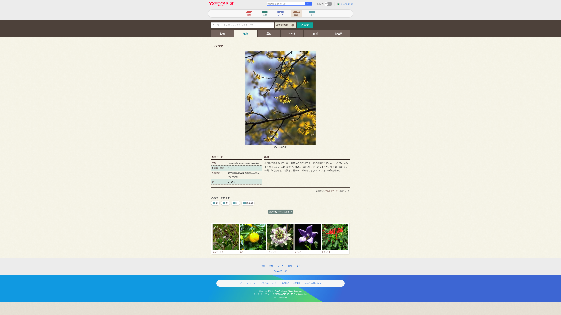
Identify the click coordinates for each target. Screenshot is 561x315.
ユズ (241, 252)
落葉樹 (249, 203)
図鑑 (290, 266)
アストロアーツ (331, 191)
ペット (292, 33)
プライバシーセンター (269, 283)
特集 (263, 266)
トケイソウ (271, 252)
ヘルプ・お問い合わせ (313, 283)
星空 (268, 33)
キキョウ (298, 252)
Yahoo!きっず (280, 271)
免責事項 (296, 283)
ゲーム (280, 266)
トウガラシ (326, 252)
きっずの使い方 (347, 4)
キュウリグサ (218, 252)
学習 (271, 266)
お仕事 (338, 33)
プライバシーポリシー (248, 283)
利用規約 (285, 283)
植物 (245, 33)
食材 (315, 33)
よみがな (320, 4)
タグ (298, 266)
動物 (222, 33)
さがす (305, 24)
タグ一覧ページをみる (279, 212)
